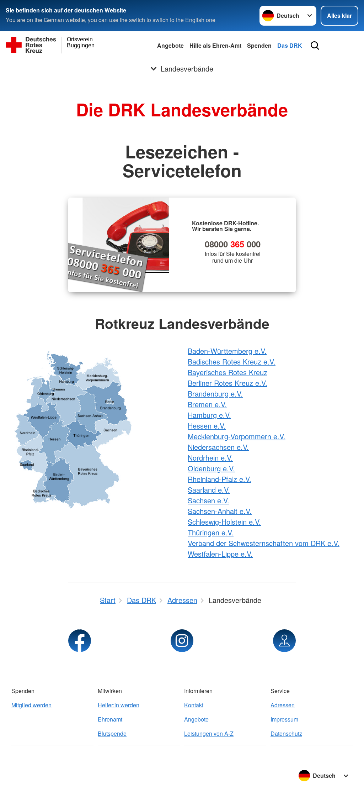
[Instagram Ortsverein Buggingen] (182, 640)
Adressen (283, 705)
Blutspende (112, 733)
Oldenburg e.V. (211, 468)
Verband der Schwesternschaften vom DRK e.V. (263, 543)
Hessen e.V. (207, 425)
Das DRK (289, 45)
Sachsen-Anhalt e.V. (220, 511)
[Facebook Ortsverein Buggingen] (79, 640)
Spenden (259, 45)
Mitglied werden (31, 705)
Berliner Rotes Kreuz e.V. (227, 383)
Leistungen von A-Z (209, 733)
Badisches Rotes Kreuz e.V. (231, 361)
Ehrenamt (110, 719)
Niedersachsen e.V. (218, 447)
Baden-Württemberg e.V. (227, 351)
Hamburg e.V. (209, 415)
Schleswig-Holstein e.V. (224, 522)
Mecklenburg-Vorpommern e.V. (236, 436)
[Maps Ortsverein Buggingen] (284, 640)
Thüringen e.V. (211, 532)
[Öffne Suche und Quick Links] (315, 45)
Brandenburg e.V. (215, 393)
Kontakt (193, 705)
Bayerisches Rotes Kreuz (227, 372)
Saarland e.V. (209, 489)
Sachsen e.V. (208, 500)
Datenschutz (286, 733)
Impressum (284, 719)
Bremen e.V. (207, 404)
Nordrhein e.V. (210, 457)
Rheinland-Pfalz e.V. (219, 479)
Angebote (170, 45)
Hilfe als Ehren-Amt (215, 45)
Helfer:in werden (118, 705)
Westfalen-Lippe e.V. (220, 554)
